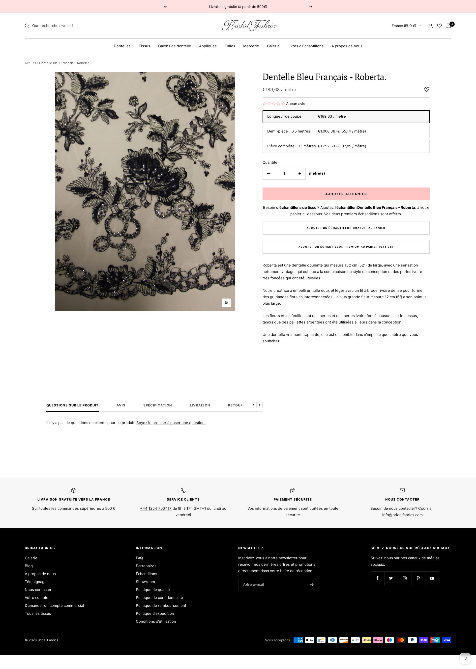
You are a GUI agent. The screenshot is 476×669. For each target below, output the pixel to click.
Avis (121, 405)
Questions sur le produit (72, 405)
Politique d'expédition (155, 613)
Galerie (273, 46)
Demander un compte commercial (54, 605)
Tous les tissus (38, 613)
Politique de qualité (153, 589)
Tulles (230, 46)
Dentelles (122, 46)
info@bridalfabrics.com (402, 514)
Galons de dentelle (174, 46)
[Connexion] (430, 26)
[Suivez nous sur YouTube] (432, 578)
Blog (29, 565)
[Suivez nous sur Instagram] (405, 578)
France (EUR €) (404, 26)
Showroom (145, 581)
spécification (157, 405)
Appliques (208, 46)
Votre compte (36, 597)
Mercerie (251, 46)
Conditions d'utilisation (156, 621)
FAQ (139, 558)
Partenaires (146, 565)
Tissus (144, 46)
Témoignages (37, 581)
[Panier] (448, 26)
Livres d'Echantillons (306, 46)
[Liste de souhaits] (440, 26)
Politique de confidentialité (159, 597)
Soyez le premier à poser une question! (171, 422)
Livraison (200, 405)
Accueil (30, 63)
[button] (274, 103)
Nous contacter (38, 589)
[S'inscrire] (312, 584)
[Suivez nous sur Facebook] (377, 578)
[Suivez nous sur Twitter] (391, 578)
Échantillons (146, 573)
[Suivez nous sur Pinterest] (418, 578)
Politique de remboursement (161, 605)
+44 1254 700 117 (156, 508)
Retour (235, 405)
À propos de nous (346, 46)
